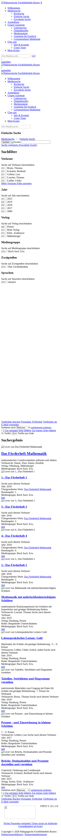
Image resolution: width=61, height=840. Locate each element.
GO (34, 56)
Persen (10, 226)
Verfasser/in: (7, 463)
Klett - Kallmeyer (15, 233)
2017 (9, 208)
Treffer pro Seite (26, 433)
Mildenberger (13, 236)
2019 (9, 201)
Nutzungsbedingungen (36, 834)
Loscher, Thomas (15, 177)
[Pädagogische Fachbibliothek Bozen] (20, 2)
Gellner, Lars (13, 174)
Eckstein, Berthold (16, 171)
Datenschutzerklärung (12, 834)
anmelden (6, 62)
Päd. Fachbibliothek (18, 266)
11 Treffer (6, 433)
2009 (9, 211)
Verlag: (4, 466)
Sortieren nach (8, 427)
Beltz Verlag (13, 229)
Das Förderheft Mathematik (37, 489)
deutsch (12, 282)
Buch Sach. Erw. (16, 251)
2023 (9, 198)
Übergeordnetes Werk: (12, 489)
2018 (9, 205)
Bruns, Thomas (14, 168)
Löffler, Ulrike (14, 180)
